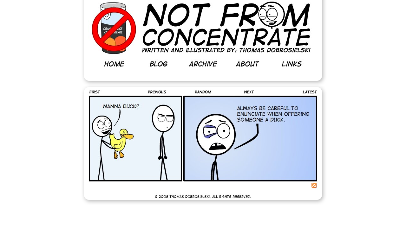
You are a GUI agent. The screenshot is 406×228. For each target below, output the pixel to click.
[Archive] (203, 64)
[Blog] (158, 64)
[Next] (249, 92)
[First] (102, 92)
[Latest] (304, 92)
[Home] (114, 64)
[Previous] (157, 92)
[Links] (292, 64)
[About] (247, 64)
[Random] (203, 92)
